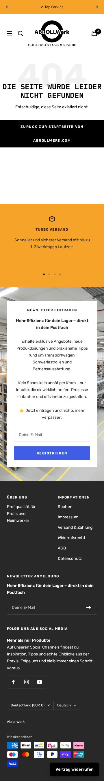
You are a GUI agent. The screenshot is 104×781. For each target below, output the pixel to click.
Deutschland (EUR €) (27, 705)
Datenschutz (70, 558)
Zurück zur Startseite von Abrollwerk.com (52, 134)
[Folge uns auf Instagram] (26, 682)
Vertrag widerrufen (74, 769)
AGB (62, 548)
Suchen (65, 506)
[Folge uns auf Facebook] (13, 682)
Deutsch (64, 705)
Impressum (68, 517)
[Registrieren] (88, 608)
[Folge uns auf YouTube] (39, 682)
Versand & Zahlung (75, 527)
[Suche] (20, 33)
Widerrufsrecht (71, 537)
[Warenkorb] (94, 33)
